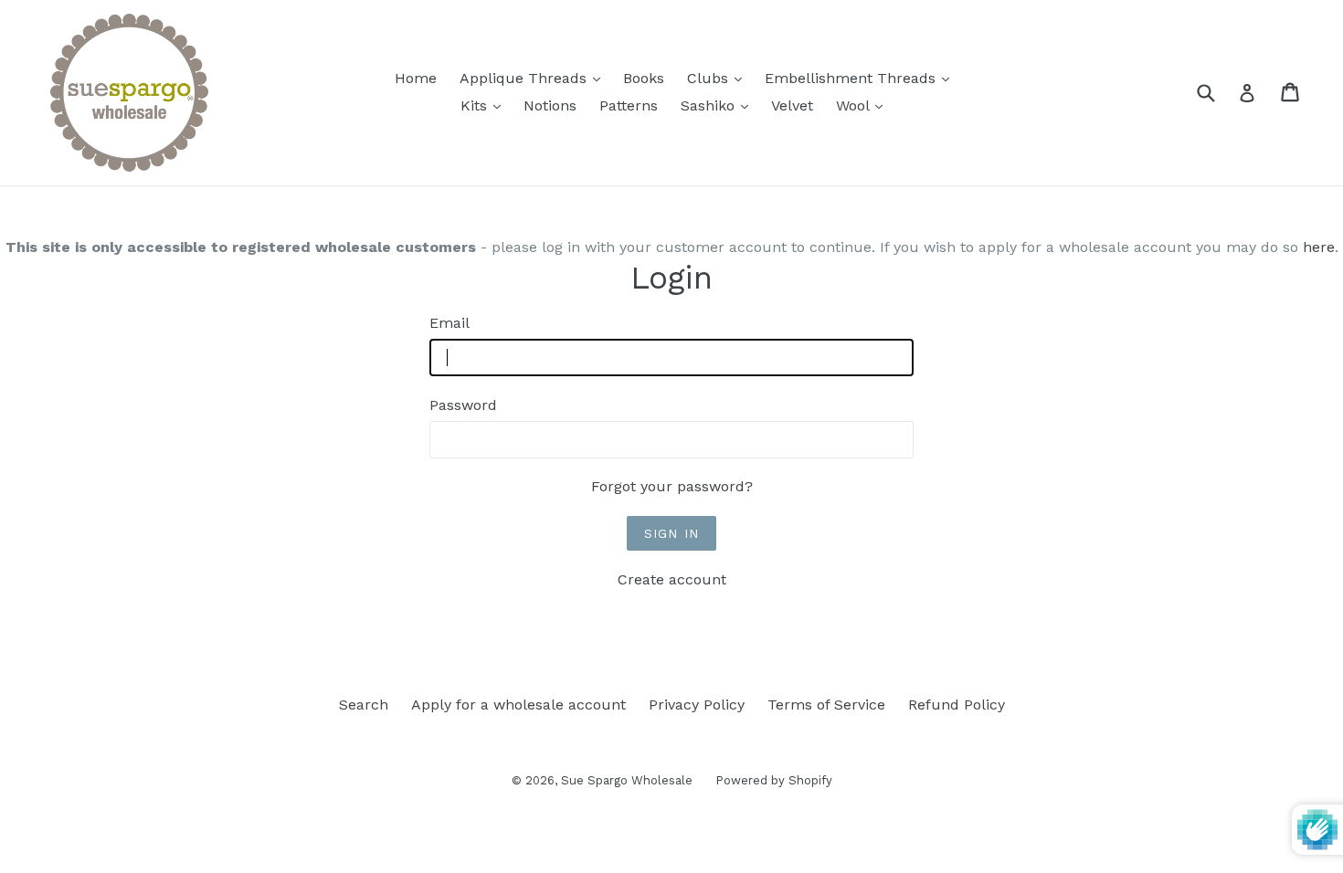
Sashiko (719, 105)
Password (463, 405)
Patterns (628, 105)
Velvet (792, 105)
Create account (672, 579)
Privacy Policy (697, 704)
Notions (549, 105)
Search (363, 704)
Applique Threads (534, 77)
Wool (864, 105)
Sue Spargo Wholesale (627, 780)
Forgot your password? (672, 486)
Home (416, 78)
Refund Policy (956, 704)
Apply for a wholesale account (518, 704)
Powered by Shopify (773, 780)
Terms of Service (826, 704)
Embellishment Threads (861, 77)
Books (643, 78)
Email (449, 322)
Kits (485, 105)
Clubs (719, 77)
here (1319, 247)
